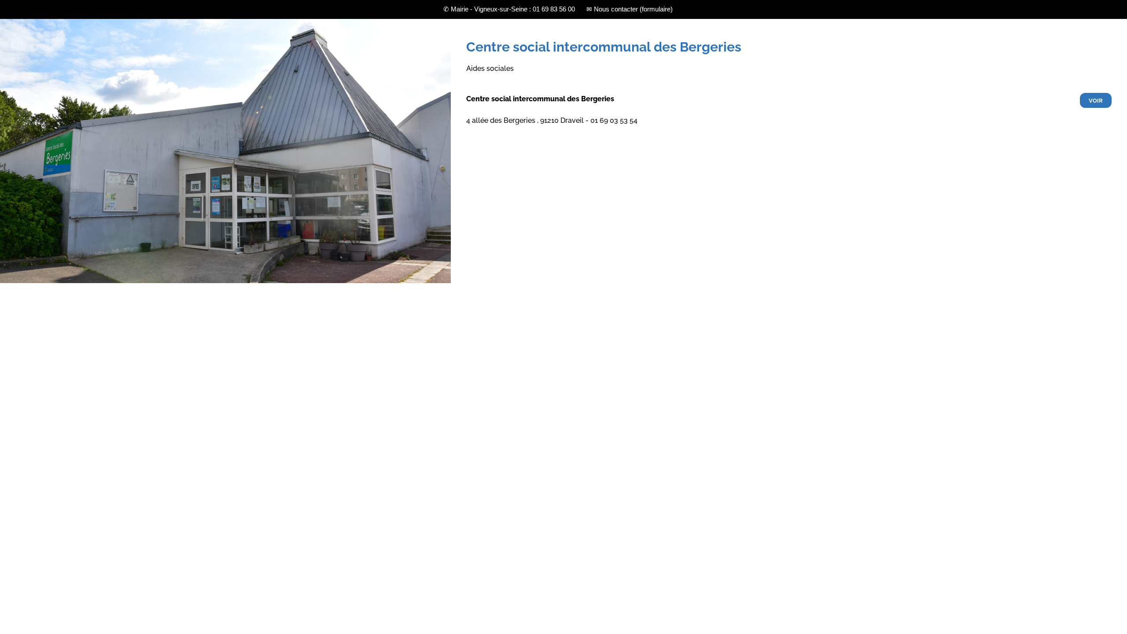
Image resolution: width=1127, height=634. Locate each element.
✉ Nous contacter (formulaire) (629, 9)
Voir (1096, 100)
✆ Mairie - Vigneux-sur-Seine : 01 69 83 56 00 (509, 9)
